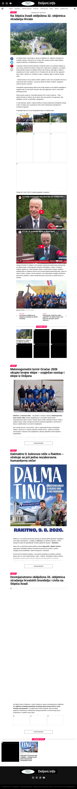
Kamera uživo (64, 8)
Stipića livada (30, 310)
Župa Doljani (44, 8)
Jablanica (17, 8)
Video (51, 8)
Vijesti (11, 8)
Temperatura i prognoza (38, 12)
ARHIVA (56, 8)
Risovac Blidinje (27, 8)
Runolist (36, 8)
